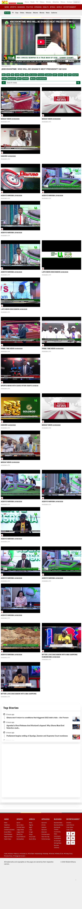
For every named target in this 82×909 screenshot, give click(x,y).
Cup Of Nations (21, 836)
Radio (32, 2)
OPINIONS (38, 7)
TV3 (65, 75)
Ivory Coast (32, 836)
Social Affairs (7, 832)
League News (20, 829)
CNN (8, 75)
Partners (52, 853)
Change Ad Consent (19, 856)
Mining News (57, 843)
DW (12, 75)
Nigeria (31, 825)
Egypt (30, 827)
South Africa (32, 839)
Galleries (54, 13)
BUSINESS (21, 7)
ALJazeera (33, 75)
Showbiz (68, 822)
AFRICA (52, 7)
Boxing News (20, 839)
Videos (42, 2)
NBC (22, 75)
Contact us (24, 853)
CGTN (17, 75)
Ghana (63, 2)
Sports (18, 822)
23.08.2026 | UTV (46, 659)
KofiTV (4, 79)
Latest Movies (70, 825)
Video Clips (69, 829)
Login (76, 2)
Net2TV (60, 75)
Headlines (7, 825)
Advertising (38, 853)
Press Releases (8, 834)
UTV (70, 75)
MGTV (19, 79)
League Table (20, 832)
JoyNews (48, 75)
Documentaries (41, 79)
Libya (30, 829)
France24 (41, 75)
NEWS (6, 7)
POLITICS (29, 7)
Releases (28, 13)
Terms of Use (59, 853)
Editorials (44, 832)
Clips (16, 13)
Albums (35, 13)
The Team (31, 853)
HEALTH (46, 7)
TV (37, 2)
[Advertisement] (40, 894)
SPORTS (13, 7)
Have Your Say (45, 836)
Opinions (44, 822)
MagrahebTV (12, 79)
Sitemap (45, 853)
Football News (21, 827)
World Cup (20, 834)
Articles (43, 825)
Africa (30, 822)
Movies (48, 2)
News (48, 13)
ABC (26, 75)
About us (17, 853)
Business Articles (58, 825)
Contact (69, 2)
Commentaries (46, 834)
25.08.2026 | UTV (5, 121)
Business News (58, 822)
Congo (31, 832)
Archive (7, 13)
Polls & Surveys (46, 839)
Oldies (22, 13)
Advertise (56, 2)
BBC (3, 75)
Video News (69, 827)
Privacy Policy (68, 853)
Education (7, 827)
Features (44, 827)
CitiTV (55, 75)
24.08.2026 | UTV (5, 351)
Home (27, 2)
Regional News (8, 836)
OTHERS (25, 79)
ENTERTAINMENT (69, 7)
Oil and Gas (57, 840)
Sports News (20, 825)
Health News (7, 839)
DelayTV (75, 75)
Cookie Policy (8, 856)
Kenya (30, 834)
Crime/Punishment (9, 829)
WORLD (59, 7)
